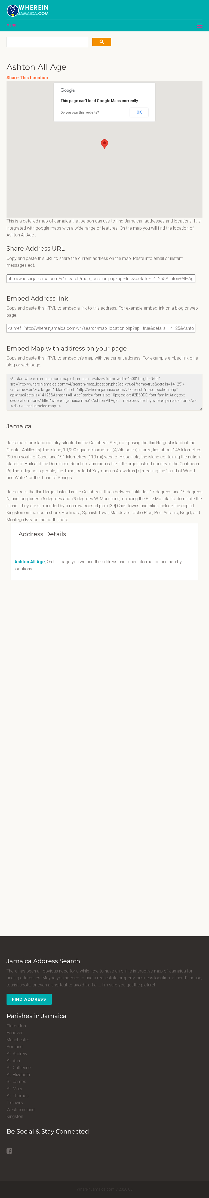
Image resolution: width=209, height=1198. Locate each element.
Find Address (29, 999)
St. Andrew (17, 1053)
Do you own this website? (80, 112)
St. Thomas (18, 1095)
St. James (16, 1081)
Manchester (18, 1039)
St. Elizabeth (18, 1074)
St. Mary (14, 1088)
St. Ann (13, 1060)
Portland (15, 1046)
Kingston (15, 1116)
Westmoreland (21, 1109)
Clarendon (16, 1025)
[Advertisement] (41, 622)
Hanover (15, 1032)
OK (139, 112)
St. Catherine (19, 1067)
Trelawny (15, 1102)
